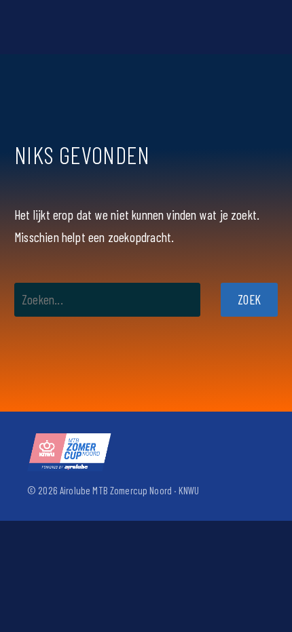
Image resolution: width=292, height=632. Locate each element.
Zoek (249, 299)
